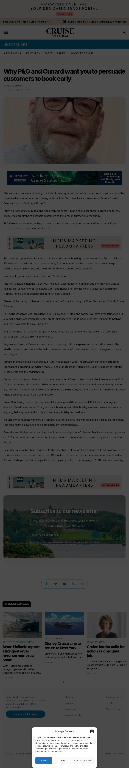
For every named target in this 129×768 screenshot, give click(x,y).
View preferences (83, 760)
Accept (44, 760)
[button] (92, 731)
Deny (62, 760)
